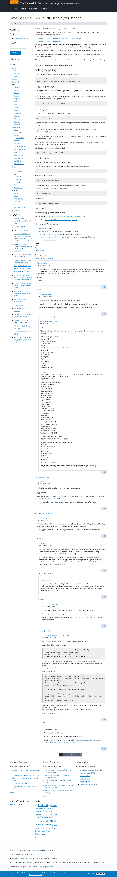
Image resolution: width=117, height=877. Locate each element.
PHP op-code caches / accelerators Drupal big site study (67, 216)
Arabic (54, 805)
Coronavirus (48, 811)
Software (17, 141)
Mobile (51, 821)
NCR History (18, 152)
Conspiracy (38, 811)
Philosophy (18, 119)
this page (87, 142)
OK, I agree (91, 873)
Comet (51, 808)
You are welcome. (45, 294)
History (16, 96)
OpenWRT (47, 824)
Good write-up (42, 518)
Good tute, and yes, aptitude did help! (55, 635)
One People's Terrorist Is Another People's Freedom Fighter (22, 293)
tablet (43, 831)
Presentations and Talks (21, 38)
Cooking (17, 87)
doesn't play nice (53, 498)
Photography (18, 199)
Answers (42, 543)
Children (17, 125)
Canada (16, 169)
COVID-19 (39, 814)
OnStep (39, 824)
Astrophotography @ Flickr (88, 785)
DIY (48, 814)
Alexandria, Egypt (19, 227)
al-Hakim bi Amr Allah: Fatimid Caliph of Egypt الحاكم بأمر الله (23, 221)
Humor (16, 110)
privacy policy (25, 858)
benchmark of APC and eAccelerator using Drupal (61, 220)
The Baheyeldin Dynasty (33, 850)
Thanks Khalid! (42, 263)
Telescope (49, 831)
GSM (41, 817)
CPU (45, 814)
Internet (17, 144)
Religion (17, 122)
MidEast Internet (19, 155)
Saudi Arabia (18, 188)
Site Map (33, 8)
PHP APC (41, 228)
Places (14, 167)
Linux (36, 246)
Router (44, 828)
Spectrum (38, 831)
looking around (64, 496)
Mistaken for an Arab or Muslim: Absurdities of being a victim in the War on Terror (23, 277)
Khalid (16, 70)
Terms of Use (37, 854)
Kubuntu (38, 821)
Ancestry (17, 73)
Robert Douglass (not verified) (44, 258)
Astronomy (18, 193)
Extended (17, 76)
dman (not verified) (46, 631)
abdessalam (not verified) (46, 317)
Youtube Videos (85, 776)
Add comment (39, 250)
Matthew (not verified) (42, 477)
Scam (49, 828)
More (36, 837)
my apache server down (49, 321)
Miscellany (15, 210)
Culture (16, 90)
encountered (47, 142)
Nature (16, 204)
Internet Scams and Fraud (22, 272)
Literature (17, 104)
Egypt (16, 174)
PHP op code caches (49, 240)
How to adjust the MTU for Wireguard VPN (25, 775)
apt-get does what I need (51, 604)
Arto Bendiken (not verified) (44, 513)
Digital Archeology (20, 149)
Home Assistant (50, 817)
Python (54, 825)
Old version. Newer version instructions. (58, 727)
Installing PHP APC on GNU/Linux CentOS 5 (52, 41)
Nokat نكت (15, 82)
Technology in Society (21, 146)
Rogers (38, 828)
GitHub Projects (85, 779)
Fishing (16, 196)
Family (14, 68)
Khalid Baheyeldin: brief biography (91, 770)
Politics (16, 107)
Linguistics (17, 99)
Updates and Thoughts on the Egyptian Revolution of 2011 (22, 340)
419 (36, 806)
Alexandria (19, 179)
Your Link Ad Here (16, 805)
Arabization (18, 133)
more (12, 792)
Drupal (37, 248)
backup (37, 808)
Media (16, 102)
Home (14, 8)
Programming (18, 158)
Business (17, 116)
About (23, 8)
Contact (43, 8)
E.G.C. (18, 182)
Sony (54, 828)
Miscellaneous (19, 164)
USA (15, 185)
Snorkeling (17, 202)
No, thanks (100, 873)
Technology (16, 128)
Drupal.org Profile (85, 782)
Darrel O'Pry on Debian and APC (48, 234)
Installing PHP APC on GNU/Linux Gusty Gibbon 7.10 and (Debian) (59, 38)
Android (43, 805)
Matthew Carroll (43, 231)
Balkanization (44, 808)
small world (41, 481)
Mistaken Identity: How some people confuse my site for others (23, 285)
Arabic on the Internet (21, 230)
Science (16, 93)
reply (103, 287)
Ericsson (53, 814)
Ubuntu (40, 834)
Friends (14, 79)
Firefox (37, 817)
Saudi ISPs (17, 161)
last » (79, 754)
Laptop (44, 821)
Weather (19, 171)
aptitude (43, 578)
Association (20, 138)
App (49, 806)
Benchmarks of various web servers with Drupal (53, 237)
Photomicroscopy (20, 207)
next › (73, 754)
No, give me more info (35, 875)
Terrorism (17, 113)
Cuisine (18, 176)
